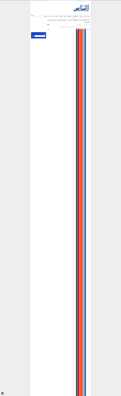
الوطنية (48, 24)
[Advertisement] (53, 8)
